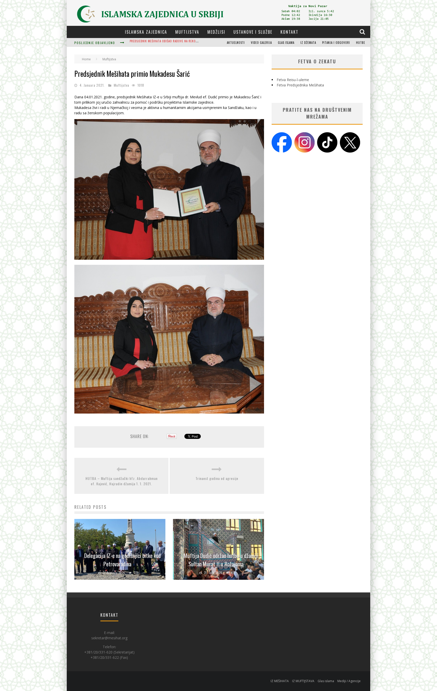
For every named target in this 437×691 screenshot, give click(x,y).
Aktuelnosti (236, 43)
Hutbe (360, 43)
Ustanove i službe (252, 32)
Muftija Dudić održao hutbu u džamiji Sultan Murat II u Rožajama (221, 559)
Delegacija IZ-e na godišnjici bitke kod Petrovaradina (122, 559)
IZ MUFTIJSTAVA (303, 681)
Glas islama (286, 43)
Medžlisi (216, 32)
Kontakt (289, 32)
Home (86, 59)
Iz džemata (308, 43)
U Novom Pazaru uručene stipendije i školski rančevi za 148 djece (178, 43)
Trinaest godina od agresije (216, 478)
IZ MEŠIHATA (280, 681)
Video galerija (261, 43)
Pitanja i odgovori (336, 43)
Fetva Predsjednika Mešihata (300, 85)
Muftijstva (187, 32)
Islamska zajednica (146, 32)
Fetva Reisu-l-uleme (293, 79)
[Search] (363, 32)
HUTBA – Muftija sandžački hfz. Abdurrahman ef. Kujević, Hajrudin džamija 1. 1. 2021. (121, 481)
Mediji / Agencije (349, 681)
